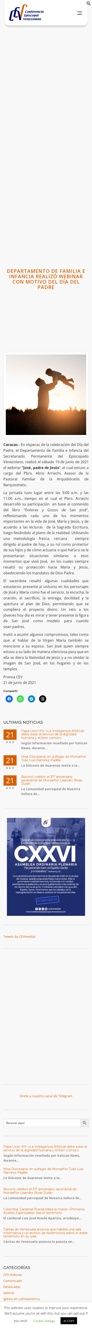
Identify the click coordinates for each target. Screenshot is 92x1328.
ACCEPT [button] (68, 1320)
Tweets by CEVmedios (19, 936)
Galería (8, 1293)
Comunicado (12, 1281)
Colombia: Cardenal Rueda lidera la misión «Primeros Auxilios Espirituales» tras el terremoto (44, 1211)
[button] (88, 4)
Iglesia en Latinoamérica (21, 1299)
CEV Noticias (12, 1275)
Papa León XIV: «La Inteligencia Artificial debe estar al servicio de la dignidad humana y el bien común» (52, 734)
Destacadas (12, 1287)
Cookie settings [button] (44, 1320)
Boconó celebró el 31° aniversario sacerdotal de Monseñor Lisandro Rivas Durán (51, 780)
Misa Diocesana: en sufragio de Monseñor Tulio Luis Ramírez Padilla (53, 758)
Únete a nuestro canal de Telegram (46, 1096)
